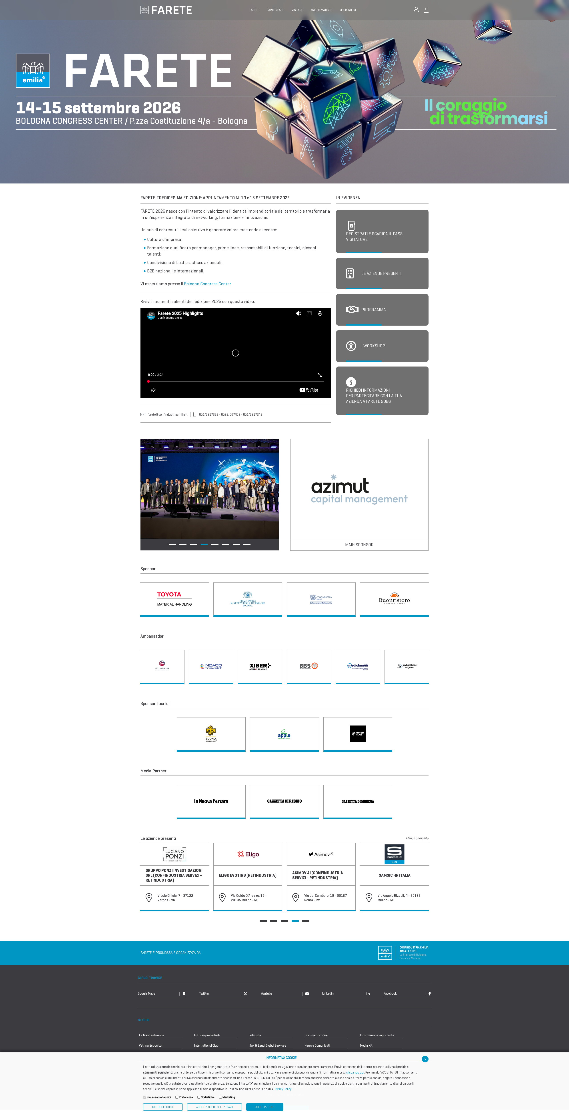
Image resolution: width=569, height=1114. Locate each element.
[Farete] (166, 10)
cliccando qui (355, 1072)
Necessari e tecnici (159, 1097)
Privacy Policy (282, 1089)
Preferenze (186, 1097)
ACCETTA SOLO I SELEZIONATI (214, 1107)
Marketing (228, 1097)
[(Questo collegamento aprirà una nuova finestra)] (174, 599)
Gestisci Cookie (163, 1107)
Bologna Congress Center (207, 284)
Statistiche (207, 1097)
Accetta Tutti (264, 1107)
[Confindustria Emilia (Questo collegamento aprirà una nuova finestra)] (403, 970)
